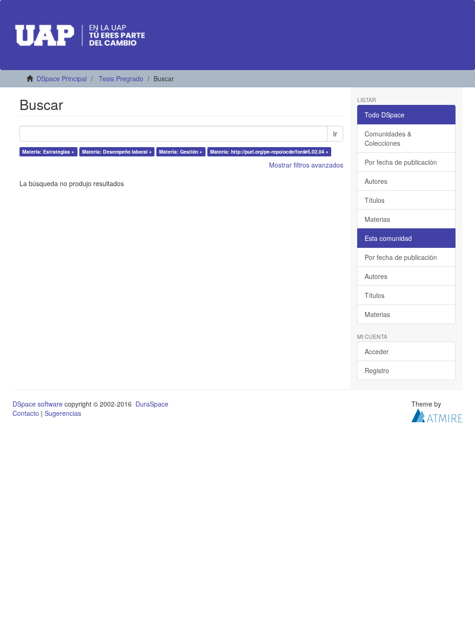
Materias (377, 219)
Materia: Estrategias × (48, 151)
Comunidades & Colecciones (388, 138)
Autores (376, 181)
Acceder (377, 351)
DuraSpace (151, 403)
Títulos (375, 200)
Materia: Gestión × (180, 151)
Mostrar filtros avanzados (306, 164)
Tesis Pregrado (121, 78)
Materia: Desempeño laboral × (117, 151)
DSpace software (38, 403)
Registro (377, 370)
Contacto (26, 413)
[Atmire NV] (436, 414)
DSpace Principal (62, 78)
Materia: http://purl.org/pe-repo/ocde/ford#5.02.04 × (269, 151)
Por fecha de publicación (401, 162)
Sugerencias (63, 413)
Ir (335, 133)
